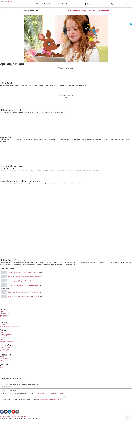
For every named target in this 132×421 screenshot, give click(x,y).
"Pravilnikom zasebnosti (56, 393)
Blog (88, 4)
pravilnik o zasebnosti (44, 399)
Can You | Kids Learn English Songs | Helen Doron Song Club (23, 285)
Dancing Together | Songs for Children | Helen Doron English (23, 281)
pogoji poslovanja (42, 393)
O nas (67, 4)
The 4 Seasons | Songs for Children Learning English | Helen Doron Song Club (24, 296)
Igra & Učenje (78, 4)
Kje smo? (60, 4)
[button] (112, 4)
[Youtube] (13, 412)
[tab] (22, 272)
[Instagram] (6, 412)
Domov (24, 10)
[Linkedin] (9, 412)
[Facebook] (2, 412)
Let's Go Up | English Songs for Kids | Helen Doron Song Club (23, 276)
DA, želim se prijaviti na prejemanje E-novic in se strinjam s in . (33, 393)
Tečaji (37, 4)
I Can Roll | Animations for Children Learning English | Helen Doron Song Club (24, 272)
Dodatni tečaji (48, 4)
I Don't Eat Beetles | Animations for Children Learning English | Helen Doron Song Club (23, 292)
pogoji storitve (56, 399)
